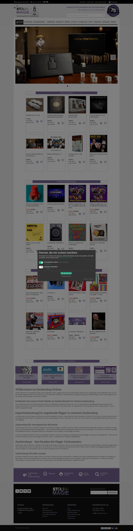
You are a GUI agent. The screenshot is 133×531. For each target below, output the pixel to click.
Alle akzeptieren (66, 273)
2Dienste (47, 264)
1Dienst (47, 268)
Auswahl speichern (66, 276)
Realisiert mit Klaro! (88, 279)
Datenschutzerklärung (65, 258)
